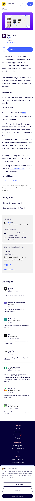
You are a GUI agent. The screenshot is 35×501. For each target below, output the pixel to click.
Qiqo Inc (12, 353)
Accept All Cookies (17, 496)
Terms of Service (17, 462)
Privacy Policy (11, 180)
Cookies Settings (17, 484)
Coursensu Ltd (14, 406)
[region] (17, 483)
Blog (17, 452)
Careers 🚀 (17, 435)
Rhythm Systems (15, 390)
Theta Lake (13, 369)
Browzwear (13, 336)
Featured (17, 432)
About (17, 429)
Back (4, 8)
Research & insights (9, 208)
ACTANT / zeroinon (15, 320)
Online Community (17, 449)
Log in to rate (11, 42)
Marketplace (10, 3)
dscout (12, 290)
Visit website (9, 269)
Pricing (17, 438)
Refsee (12, 304)
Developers (17, 446)
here (24, 112)
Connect (13, 50)
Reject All (17, 490)
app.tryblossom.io (17, 168)
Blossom (12, 38)
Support (7, 265)
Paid (21, 208)
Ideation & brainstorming (11, 203)
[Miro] (4, 4)
